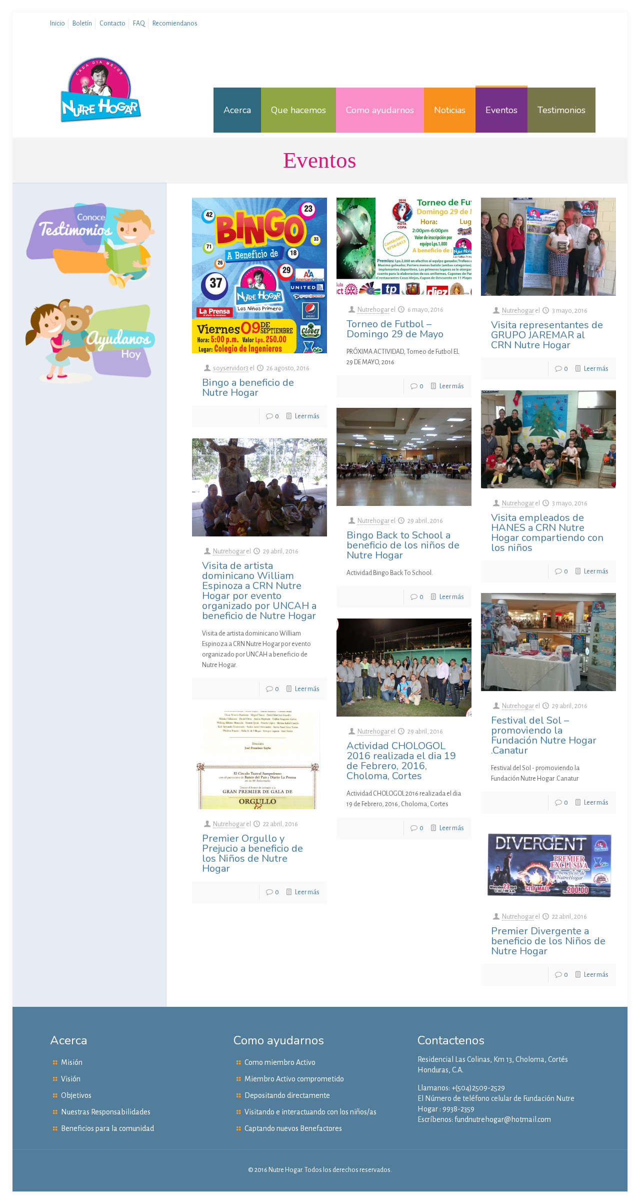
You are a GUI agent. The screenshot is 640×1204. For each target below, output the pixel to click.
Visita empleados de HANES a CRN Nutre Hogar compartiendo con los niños (547, 532)
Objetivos (76, 1095)
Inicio (57, 23)
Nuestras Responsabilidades (105, 1112)
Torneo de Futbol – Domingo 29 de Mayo (395, 329)
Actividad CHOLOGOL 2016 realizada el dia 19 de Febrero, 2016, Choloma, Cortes (401, 761)
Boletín (82, 23)
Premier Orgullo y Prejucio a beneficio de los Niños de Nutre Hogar (252, 853)
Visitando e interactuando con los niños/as (310, 1112)
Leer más (307, 416)
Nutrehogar (374, 309)
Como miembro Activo (280, 1062)
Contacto (113, 23)
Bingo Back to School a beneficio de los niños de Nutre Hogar (403, 545)
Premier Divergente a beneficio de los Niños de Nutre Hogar (548, 941)
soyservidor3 (230, 368)
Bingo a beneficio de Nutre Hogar (248, 387)
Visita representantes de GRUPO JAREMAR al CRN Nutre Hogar (547, 335)
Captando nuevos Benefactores (293, 1128)
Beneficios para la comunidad (107, 1128)
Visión (70, 1079)
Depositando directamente (287, 1095)
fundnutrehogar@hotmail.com (502, 1119)
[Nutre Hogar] (101, 110)
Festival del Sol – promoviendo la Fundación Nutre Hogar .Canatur (543, 735)
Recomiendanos (175, 23)
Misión (71, 1062)
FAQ (139, 23)
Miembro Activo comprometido (294, 1079)
